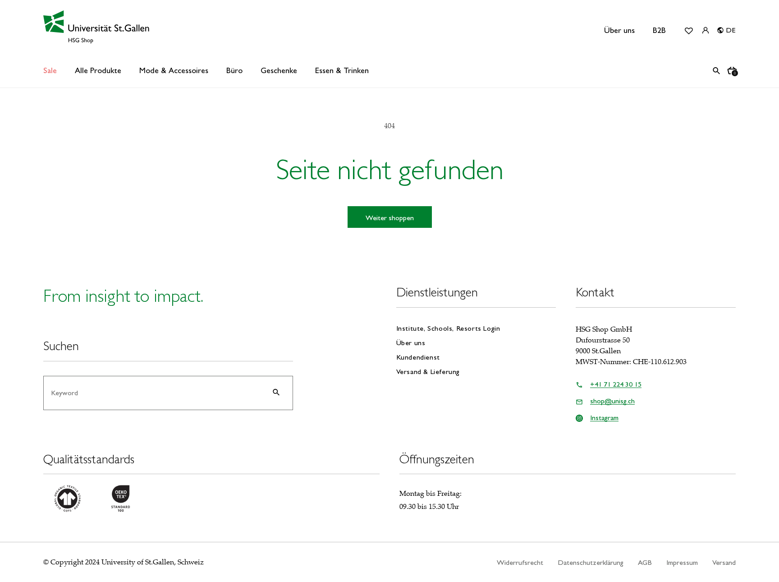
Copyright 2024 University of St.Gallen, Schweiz (127, 562)
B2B (659, 30)
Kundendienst (418, 357)
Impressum (682, 562)
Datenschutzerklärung (590, 562)
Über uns (619, 30)
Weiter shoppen (390, 217)
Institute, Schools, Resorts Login (448, 329)
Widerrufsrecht (520, 562)
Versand (724, 562)
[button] (98, 70)
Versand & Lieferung (428, 371)
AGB (645, 562)
